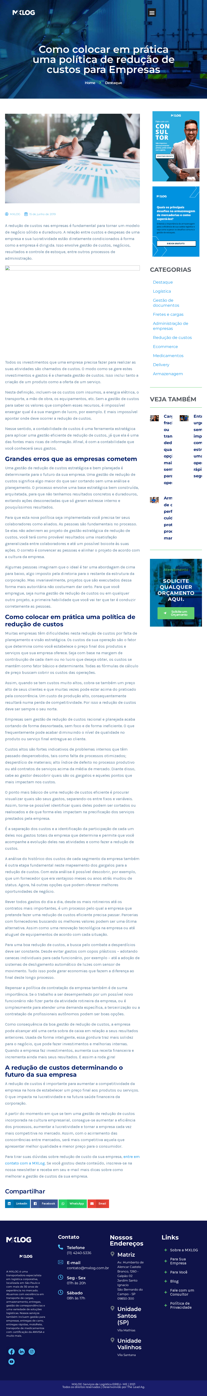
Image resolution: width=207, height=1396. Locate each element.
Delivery (161, 364)
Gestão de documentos (166, 303)
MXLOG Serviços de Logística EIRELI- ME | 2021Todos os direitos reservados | (99, 1385)
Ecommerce (165, 346)
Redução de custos (172, 337)
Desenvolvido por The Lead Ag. (123, 1387)
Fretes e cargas (168, 314)
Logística (162, 291)
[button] (152, 12)
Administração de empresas (170, 326)
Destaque (163, 282)
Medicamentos (168, 355)
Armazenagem (168, 373)
